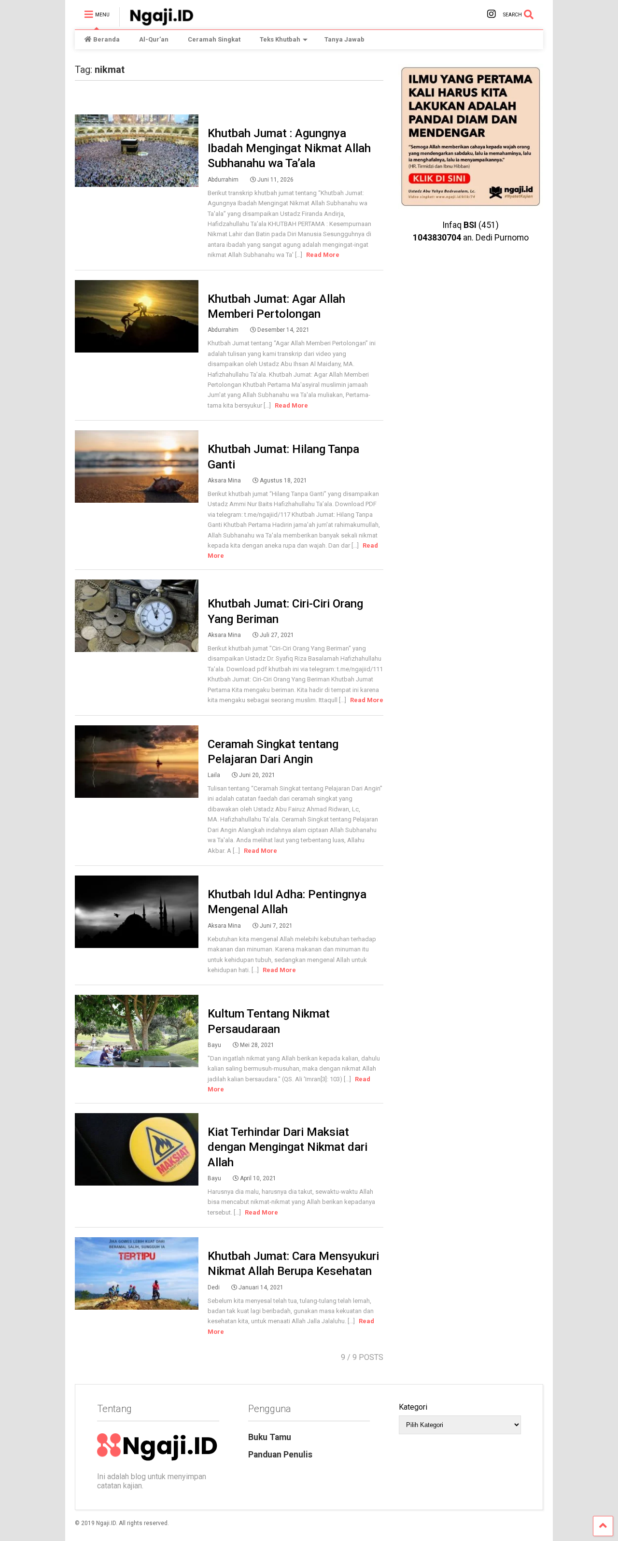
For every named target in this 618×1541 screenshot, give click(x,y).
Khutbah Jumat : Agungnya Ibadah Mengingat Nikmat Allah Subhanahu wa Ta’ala (289, 148)
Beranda (106, 39)
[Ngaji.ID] (156, 22)
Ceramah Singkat (214, 39)
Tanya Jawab (344, 39)
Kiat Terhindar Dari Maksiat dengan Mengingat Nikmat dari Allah (287, 1147)
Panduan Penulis (280, 1454)
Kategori (413, 1407)
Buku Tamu (269, 1437)
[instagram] (491, 14)
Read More (322, 254)
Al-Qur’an (154, 39)
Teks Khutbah (280, 39)
